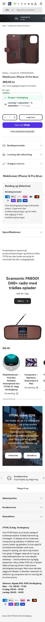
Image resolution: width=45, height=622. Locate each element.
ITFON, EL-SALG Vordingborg (21, 616)
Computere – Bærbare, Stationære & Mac (31, 379)
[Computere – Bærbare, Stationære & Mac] (31, 362)
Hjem (4, 26)
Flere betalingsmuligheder (22, 131)
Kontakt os (31, 455)
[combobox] (22, 10)
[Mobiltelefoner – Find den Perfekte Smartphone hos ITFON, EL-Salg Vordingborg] (11, 362)
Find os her (13, 455)
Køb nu (21, 301)
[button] (41, 3)
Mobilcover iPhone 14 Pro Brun (19, 26)
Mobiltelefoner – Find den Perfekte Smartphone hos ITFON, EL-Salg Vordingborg (11, 382)
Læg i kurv (30, 117)
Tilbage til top (22, 488)
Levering (15, 86)
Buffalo (5, 73)
